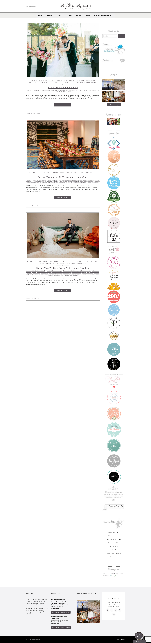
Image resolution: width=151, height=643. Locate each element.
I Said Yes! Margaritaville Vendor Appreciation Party (63, 177)
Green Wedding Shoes (114, 553)
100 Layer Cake (114, 557)
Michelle (45, 90)
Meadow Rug (44, 273)
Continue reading (62, 105)
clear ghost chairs (70, 90)
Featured (45, 172)
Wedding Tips (81, 263)
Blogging (31, 172)
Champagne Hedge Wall (73, 180)
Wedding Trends (90, 82)
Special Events (79, 172)
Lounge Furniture (70, 81)
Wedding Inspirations (75, 82)
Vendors (55, 263)
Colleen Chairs (88, 180)
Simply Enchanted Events (51, 182)
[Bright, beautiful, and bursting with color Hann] (119, 96)
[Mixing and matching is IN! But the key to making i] (108, 96)
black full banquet (58, 271)
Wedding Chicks (114, 550)
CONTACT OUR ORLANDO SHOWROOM (60, 612)
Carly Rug (88, 271)
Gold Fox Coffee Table (77, 272)
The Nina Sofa (81, 274)
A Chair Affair (51, 90)
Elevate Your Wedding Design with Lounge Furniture (62, 268)
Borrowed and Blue (114, 543)
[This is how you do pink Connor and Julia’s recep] (119, 84)
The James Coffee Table (44, 274)
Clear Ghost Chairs (37, 81)
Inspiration (54, 172)
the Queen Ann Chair (89, 274)
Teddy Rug (84, 273)
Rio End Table (78, 273)
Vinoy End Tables (74, 275)
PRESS (88, 15)
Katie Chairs (29, 273)
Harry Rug (84, 272)
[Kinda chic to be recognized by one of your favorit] (108, 84)
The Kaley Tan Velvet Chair (56, 274)
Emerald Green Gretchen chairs (44, 272)
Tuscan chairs (82, 182)
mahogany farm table (67, 181)
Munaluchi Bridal (113, 536)
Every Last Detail (113, 532)
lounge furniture (36, 273)
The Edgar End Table (33, 274)
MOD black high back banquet (62, 273)
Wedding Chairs (61, 82)
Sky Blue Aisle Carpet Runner (64, 182)
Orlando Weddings (67, 91)
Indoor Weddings (41, 261)
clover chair (82, 180)
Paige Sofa (72, 273)
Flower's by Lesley (33, 181)
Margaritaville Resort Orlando (79, 181)
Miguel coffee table (51, 273)
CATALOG (49, 15)
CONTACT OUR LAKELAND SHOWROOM (61, 627)
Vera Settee (88, 182)
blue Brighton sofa (75, 271)
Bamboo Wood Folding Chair (61, 180)
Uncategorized (42, 82)
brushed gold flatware (60, 90)
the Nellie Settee (74, 274)
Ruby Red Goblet (40, 182)
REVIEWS (79, 15)
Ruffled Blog (114, 546)
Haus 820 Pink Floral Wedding (63, 87)
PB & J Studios (33, 182)
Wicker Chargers (95, 182)
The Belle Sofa (90, 273)
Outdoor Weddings (84, 81)
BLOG (70, 15)
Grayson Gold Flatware (43, 181)
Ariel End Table (50, 271)
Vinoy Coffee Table (65, 275)
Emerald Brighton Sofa (79, 90)
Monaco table (90, 181)
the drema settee (74, 182)
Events (47, 81)
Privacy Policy (120, 640)
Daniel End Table (95, 271)
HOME (40, 15)
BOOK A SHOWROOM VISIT (104, 15)
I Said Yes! (51, 181)
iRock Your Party (58, 181)
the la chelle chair (66, 274)
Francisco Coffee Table (57, 272)
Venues (51, 82)
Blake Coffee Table (67, 271)
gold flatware (56, 81)
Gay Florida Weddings (114, 539)
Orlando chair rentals (90, 90)
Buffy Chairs (83, 271)
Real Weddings (92, 261)
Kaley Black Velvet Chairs (93, 272)
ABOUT (60, 15)
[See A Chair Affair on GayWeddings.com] (113, 262)
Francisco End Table (66, 272)
